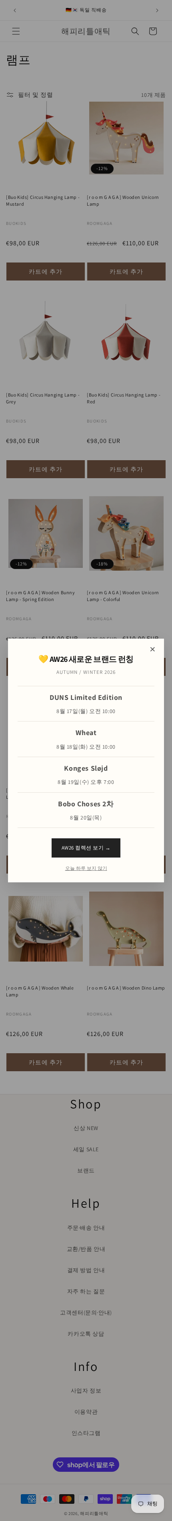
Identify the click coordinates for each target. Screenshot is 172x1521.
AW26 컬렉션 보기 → (86, 847)
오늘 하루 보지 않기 (86, 868)
